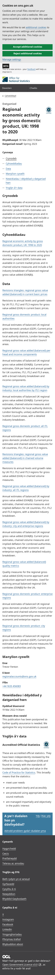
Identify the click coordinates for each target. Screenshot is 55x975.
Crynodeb (11, 158)
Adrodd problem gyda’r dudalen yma (25, 830)
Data (8, 168)
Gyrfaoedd (8, 884)
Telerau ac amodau (13, 863)
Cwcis (5, 853)
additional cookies (36, 27)
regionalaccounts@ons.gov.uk (19, 676)
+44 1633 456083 (11, 686)
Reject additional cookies (27, 53)
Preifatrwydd (9, 858)
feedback (31, 69)
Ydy (38, 815)
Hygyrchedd (9, 848)
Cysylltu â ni (9, 889)
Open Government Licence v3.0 (20, 964)
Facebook (7, 924)
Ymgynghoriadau (12, 934)
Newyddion (8, 894)
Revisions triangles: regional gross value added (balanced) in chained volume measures (25, 458)
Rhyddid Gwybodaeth (14, 898)
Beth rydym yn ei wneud (16, 879)
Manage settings (11, 59)
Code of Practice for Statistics (18, 772)
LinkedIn (7, 929)
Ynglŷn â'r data (14, 187)
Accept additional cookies (27, 46)
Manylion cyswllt (15, 173)
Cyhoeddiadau (14, 163)
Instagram (8, 919)
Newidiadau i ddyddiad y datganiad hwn (26, 180)
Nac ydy (46, 815)
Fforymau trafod (11, 939)
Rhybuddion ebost (12, 944)
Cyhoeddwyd (10, 95)
